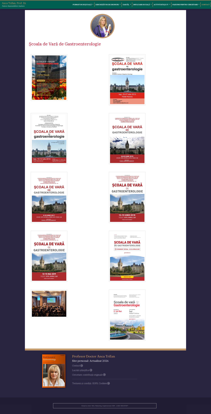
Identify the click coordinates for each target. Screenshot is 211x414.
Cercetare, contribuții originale (87, 374)
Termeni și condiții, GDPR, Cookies (89, 383)
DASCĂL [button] (126, 4)
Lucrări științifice (81, 370)
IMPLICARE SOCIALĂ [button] (141, 4)
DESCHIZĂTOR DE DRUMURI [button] (107, 4)
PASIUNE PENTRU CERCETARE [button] (185, 4)
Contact (76, 365)
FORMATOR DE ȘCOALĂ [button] (82, 4)
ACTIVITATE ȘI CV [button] (161, 4)
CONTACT (206, 4)
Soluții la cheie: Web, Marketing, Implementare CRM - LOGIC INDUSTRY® (104, 406)
